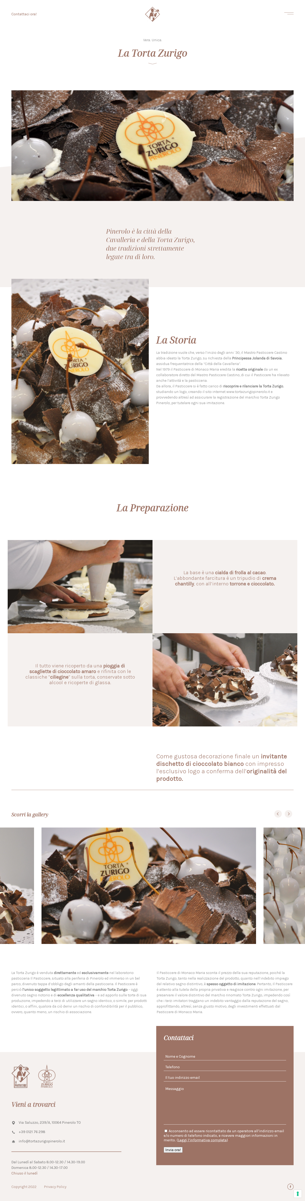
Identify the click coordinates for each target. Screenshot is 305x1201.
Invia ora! (173, 1150)
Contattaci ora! (24, 14)
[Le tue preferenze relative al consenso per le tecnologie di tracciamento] (298, 1194)
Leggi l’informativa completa (202, 1140)
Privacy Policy (55, 1186)
